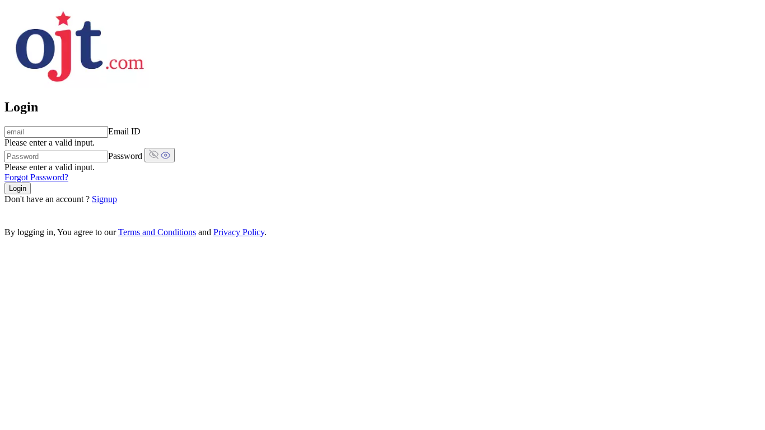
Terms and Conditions (157, 232)
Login (17, 188)
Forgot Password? (36, 177)
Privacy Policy (238, 232)
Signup (104, 199)
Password (125, 156)
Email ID (124, 131)
